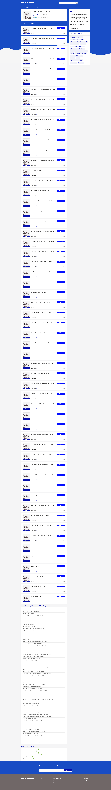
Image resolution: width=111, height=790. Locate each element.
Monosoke (84, 53)
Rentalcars (81, 46)
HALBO (80, 60)
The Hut (72, 58)
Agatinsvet (78, 53)
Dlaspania (73, 51)
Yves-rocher (79, 37)
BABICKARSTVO (74, 44)
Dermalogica (73, 62)
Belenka (55, 782)
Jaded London (79, 55)
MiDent (77, 58)
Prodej (32, 23)
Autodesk (55, 780)
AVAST (85, 41)
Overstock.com (74, 46)
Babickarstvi (84, 51)
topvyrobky (82, 44)
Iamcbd (72, 55)
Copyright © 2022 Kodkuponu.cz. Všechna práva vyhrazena (33, 788)
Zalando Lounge (74, 39)
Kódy (24, 23)
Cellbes (81, 39)
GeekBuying (81, 48)
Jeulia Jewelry (74, 48)
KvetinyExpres (74, 60)
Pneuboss (73, 37)
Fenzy (72, 53)
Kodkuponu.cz (23, 7)
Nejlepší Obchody (84, 2)
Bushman (73, 41)
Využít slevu (61, 28)
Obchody (28, 7)
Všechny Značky (44, 778)
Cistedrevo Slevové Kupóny (38, 7)
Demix (78, 51)
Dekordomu (80, 62)
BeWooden (79, 41)
